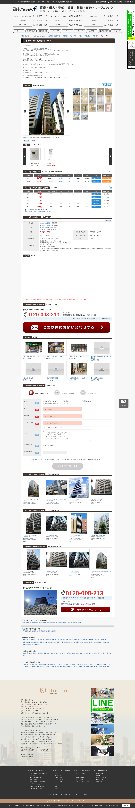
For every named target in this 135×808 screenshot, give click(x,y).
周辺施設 (98, 775)
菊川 (77, 667)
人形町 (73, 653)
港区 (29, 631)
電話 (52, 445)
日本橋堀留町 (76, 639)
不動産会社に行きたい (51, 403)
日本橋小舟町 (36, 644)
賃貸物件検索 (31, 31)
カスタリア (58, 788)
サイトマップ (99, 779)
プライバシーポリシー (46, 459)
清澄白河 (86, 664)
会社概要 (55, 794)
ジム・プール (79, 779)
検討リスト (113, 2)
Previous (25, 111)
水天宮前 (49, 229)
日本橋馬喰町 (47, 639)
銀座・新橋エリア (35, 779)
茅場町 (47, 227)
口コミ (67, 31)
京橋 (90, 653)
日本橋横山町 (35, 642)
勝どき (24, 639)
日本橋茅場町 (52, 642)
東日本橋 (65, 639)
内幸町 (96, 667)
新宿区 (34, 631)
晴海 (70, 639)
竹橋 (107, 667)
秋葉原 (100, 667)
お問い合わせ (116, 31)
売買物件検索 (43, 31)
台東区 (38, 631)
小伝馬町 (68, 653)
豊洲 (104, 667)
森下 (29, 667)
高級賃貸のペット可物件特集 (47, 622)
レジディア (58, 784)
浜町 (110, 653)
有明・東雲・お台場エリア (37, 777)
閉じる (126, 805)
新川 (49, 223)
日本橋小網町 (98, 642)
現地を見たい (87, 401)
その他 (66, 403)
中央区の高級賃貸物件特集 (30, 622)
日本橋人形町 (102, 639)
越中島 (63, 664)
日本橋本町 (67, 642)
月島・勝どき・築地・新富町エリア (39, 773)
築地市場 (105, 653)
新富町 (56, 653)
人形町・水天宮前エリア (36, 784)
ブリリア (57, 773)
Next (68, 111)
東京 (108, 664)
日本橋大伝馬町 (27, 644)
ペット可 (78, 775)
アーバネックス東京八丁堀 (75, 499)
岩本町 (68, 667)
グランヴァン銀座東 (28, 571)
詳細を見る (96, 178)
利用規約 (34, 459)
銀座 (61, 639)
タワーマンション (80, 773)
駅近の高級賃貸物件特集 (63, 622)
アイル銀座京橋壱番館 (52, 535)
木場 (64, 667)
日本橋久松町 (79, 642)
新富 (96, 639)
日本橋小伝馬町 (88, 642)
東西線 (42, 227)
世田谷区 (53, 631)
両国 (80, 667)
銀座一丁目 (50, 653)
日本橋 (40, 653)
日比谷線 (42, 225)
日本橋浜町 (34, 639)
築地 (53, 639)
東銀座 (81, 653)
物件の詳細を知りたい (51, 401)
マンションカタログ (101, 777)
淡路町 (88, 667)
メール (47, 445)
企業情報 (91, 31)
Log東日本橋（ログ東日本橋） (99, 535)
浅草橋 (73, 667)
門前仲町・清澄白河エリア (37, 788)
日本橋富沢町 (43, 642)
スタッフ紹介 (55, 31)
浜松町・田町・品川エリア (37, 786)
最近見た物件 (102, 2)
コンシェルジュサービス (82, 781)
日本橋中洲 (60, 642)
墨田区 (43, 631)
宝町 (24, 655)
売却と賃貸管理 (103, 31)
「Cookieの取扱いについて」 (100, 805)
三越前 (86, 653)
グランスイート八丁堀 (97, 499)
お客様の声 (79, 31)
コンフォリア (58, 786)
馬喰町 (35, 653)
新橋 (83, 667)
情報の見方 (108, 220)
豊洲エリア (33, 775)
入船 (84, 639)
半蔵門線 (42, 229)
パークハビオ (58, 781)
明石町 (73, 642)
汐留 (91, 667)
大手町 (48, 667)
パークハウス (58, 777)
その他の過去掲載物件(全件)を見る (37, 209)
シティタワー (58, 775)
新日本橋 (29, 653)
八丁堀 (49, 225)
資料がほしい (68, 401)
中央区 (46, 223)
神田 (61, 667)
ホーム (19, 31)
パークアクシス (59, 779)
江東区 (48, 631)
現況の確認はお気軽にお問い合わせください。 (38, 211)
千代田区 (25, 631)
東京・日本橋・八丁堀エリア (37, 781)
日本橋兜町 (105, 642)
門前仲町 (53, 664)
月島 (28, 639)
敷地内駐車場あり (76, 622)
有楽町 (52, 667)
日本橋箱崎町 (90, 639)
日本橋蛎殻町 (26, 642)
